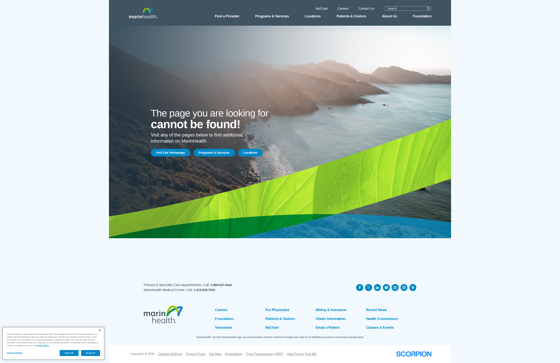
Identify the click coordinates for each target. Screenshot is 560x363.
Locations (250, 152)
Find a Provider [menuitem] (227, 16)
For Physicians (277, 310)
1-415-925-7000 (204, 290)
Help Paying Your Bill (302, 354)
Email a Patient (328, 327)
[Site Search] (428, 8)
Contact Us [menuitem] (366, 8)
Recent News (376, 310)
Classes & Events (380, 327)
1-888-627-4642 (221, 285)
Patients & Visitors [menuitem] (351, 16)
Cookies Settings (170, 354)
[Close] (100, 330)
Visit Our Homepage (170, 152)
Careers (221, 310)
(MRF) (279, 354)
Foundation (224, 319)
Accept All (90, 353)
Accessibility (234, 354)
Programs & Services (214, 152)
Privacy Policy (196, 354)
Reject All (69, 353)
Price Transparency (260, 354)
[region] (53, 343)
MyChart (272, 327)
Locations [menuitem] (313, 16)
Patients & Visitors (280, 319)
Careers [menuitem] (343, 8)
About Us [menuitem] (389, 16)
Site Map (215, 354)
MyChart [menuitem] (322, 8)
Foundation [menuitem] (422, 16)
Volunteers (223, 327)
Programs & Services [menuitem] (272, 16)
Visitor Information (331, 319)
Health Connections (382, 319)
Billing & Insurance (331, 310)
